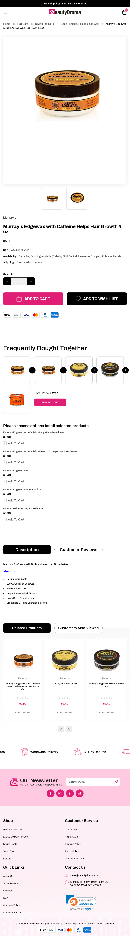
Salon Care (9, 851)
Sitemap (7, 891)
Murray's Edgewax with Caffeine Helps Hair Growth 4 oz (34, 432)
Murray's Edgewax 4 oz (16, 470)
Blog (5, 898)
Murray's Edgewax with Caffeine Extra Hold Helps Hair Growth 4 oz (40, 451)
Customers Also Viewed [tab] (78, 628)
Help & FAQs (71, 837)
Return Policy (72, 851)
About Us (8, 876)
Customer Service (12, 912)
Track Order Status (74, 858)
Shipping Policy (73, 844)
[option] (64, 91)
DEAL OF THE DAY (12, 829)
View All (7, 858)
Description (27, 549)
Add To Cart (16, 443)
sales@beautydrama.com (84, 875)
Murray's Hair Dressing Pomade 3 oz (23, 508)
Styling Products (44, 24)
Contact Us (71, 829)
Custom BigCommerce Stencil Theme (83, 924)
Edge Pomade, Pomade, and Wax (80, 24)
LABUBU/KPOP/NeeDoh (15, 837)
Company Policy (11, 905)
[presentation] (61, 729)
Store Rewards (10, 883)
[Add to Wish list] (7, 713)
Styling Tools (10, 844)
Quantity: (8, 274)
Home (6, 24)
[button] (81, 903)
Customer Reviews (78, 549)
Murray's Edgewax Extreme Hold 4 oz (23, 489)
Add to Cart (37, 299)
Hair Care (22, 24)
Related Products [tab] (27, 628)
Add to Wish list (100, 299)
